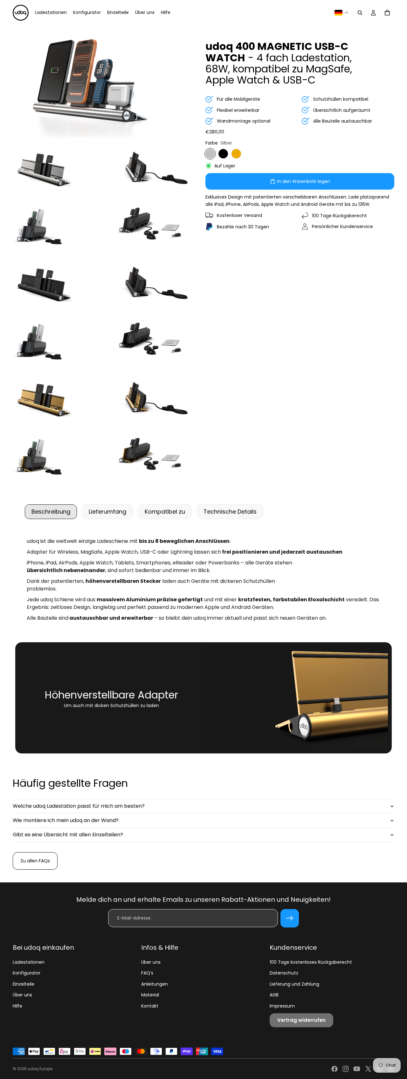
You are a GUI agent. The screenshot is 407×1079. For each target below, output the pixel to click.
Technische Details (230, 512)
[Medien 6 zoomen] (50, 283)
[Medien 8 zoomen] (50, 341)
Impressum (282, 1006)
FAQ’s (147, 973)
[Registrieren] (289, 918)
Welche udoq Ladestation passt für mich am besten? (79, 806)
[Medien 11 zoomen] (151, 398)
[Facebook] (334, 1069)
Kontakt (149, 1006)
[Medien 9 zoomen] (151, 341)
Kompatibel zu (165, 512)
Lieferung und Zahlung (294, 984)
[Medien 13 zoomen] (151, 456)
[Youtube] (357, 1069)
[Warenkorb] (387, 13)
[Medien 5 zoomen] (151, 226)
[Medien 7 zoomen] (151, 283)
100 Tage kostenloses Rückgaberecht (311, 962)
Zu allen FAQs (35, 861)
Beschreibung (50, 512)
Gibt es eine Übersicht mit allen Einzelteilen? (68, 834)
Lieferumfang (107, 512)
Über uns (22, 995)
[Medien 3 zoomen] (151, 168)
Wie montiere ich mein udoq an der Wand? (66, 820)
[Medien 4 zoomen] (50, 226)
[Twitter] (368, 1069)
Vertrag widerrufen (301, 1020)
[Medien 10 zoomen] (50, 398)
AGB (274, 995)
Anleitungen (154, 984)
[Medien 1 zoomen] (101, 81)
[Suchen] (360, 13)
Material (150, 995)
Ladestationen (29, 962)
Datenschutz (284, 973)
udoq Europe (40, 1068)
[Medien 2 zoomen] (50, 168)
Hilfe (17, 1006)
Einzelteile (23, 984)
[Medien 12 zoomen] (50, 456)
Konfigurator (26, 973)
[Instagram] (345, 1069)
